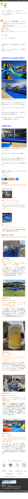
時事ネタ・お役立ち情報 (9, 300)
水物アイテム (14, 31)
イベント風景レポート (7, 29)
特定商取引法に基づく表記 (20, 471)
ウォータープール (8, 224)
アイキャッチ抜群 (21, 31)
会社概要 (3, 471)
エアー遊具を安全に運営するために (9, 476)
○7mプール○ (6, 126)
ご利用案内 (10, 471)
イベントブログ (23, 476)
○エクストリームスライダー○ (13, 58)
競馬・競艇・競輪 (7, 31)
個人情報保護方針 (10, 473)
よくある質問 (19, 473)
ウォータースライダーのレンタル (11, 200)
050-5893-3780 (7, 488)
